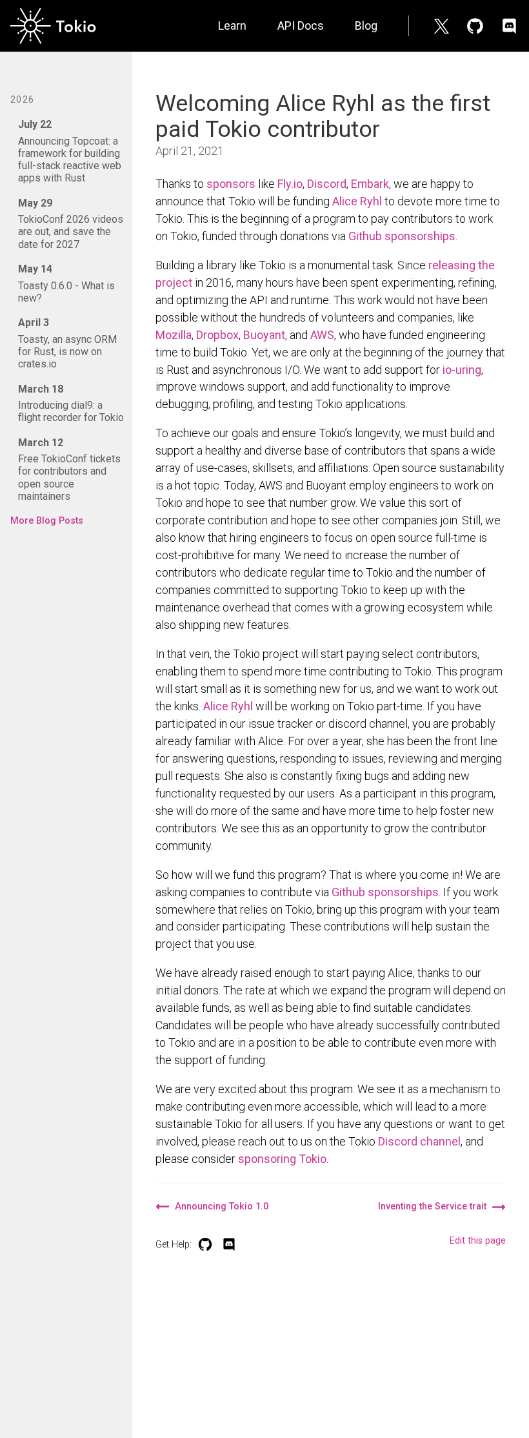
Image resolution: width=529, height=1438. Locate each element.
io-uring (462, 369)
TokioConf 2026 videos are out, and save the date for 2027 (70, 224)
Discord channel (419, 1141)
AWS (322, 335)
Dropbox (217, 335)
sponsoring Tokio (282, 1159)
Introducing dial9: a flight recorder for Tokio (71, 403)
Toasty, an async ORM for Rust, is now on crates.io (67, 343)
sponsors (230, 183)
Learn (232, 25)
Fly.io (290, 183)
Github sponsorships (401, 236)
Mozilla (173, 335)
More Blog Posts (46, 520)
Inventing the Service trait (432, 1206)
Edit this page (478, 1240)
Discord (326, 183)
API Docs (300, 25)
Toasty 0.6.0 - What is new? (66, 283)
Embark (370, 183)
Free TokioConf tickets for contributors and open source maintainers (69, 469)
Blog (366, 25)
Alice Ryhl (357, 201)
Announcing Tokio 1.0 (221, 1206)
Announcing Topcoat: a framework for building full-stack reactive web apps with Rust (69, 151)
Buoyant (264, 335)
